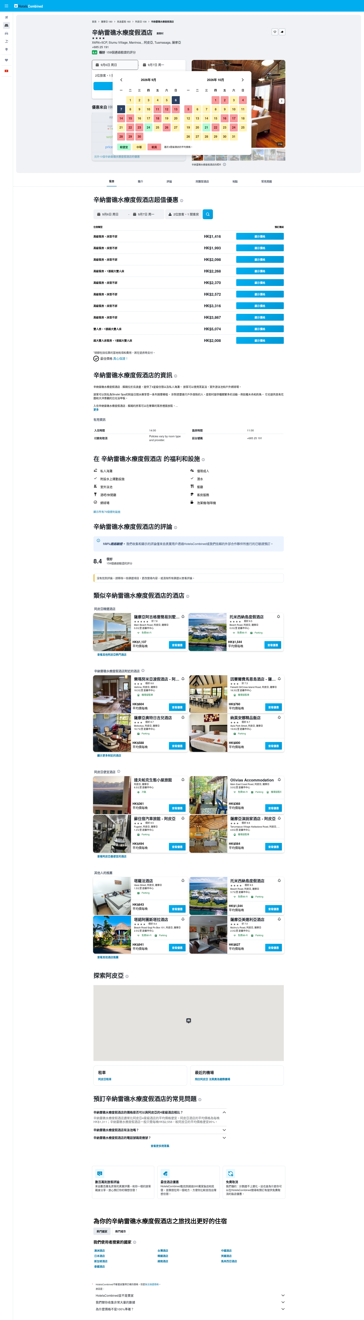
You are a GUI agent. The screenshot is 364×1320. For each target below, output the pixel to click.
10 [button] (148, 109)
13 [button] (175, 109)
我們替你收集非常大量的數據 (115, 1302)
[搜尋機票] (6, 17)
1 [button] (130, 100)
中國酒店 (226, 1250)
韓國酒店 (163, 1256)
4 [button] (157, 100)
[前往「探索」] (6, 49)
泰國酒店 (99, 1266)
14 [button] (121, 118)
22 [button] (130, 127)
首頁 (94, 21)
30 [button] (139, 136)
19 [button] (166, 118)
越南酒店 (163, 1261)
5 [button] (167, 100)
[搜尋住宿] (6, 25)
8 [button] (130, 109)
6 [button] (176, 100)
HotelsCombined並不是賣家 (115, 1295)
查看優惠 (177, 645)
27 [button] (175, 127)
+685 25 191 (100, 47)
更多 (96, 409)
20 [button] (175, 118)
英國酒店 (226, 1256)
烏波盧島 (121, 21)
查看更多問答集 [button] (160, 1146)
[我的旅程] (6, 60)
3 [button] (148, 100)
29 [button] (130, 136)
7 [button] (121, 109)
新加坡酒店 (100, 1261)
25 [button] (157, 127)
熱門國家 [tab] (102, 1231)
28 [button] (121, 136)
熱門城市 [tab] (120, 1231)
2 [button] (139, 100)
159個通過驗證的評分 (121, 52)
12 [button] (166, 109)
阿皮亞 (138, 21)
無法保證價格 (152, 1284)
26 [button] (166, 127)
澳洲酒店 (99, 1250)
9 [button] (139, 109)
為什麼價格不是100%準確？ (115, 1309)
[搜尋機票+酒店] (6, 41)
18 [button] (157, 118)
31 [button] (233, 136)
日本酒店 (99, 1256)
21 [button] (121, 127)
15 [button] (130, 118)
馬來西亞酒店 (229, 1261)
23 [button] (139, 127)
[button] (6, 6)
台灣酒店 (163, 1250)
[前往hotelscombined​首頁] (28, 6)
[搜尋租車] (6, 33)
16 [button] (139, 118)
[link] (111, 654)
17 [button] (148, 118)
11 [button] (157, 109)
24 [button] (148, 127)
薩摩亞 (104, 21)
